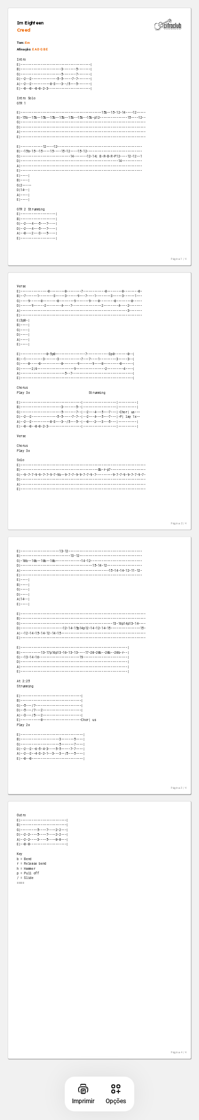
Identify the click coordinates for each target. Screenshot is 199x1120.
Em (27, 43)
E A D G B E (40, 49)
